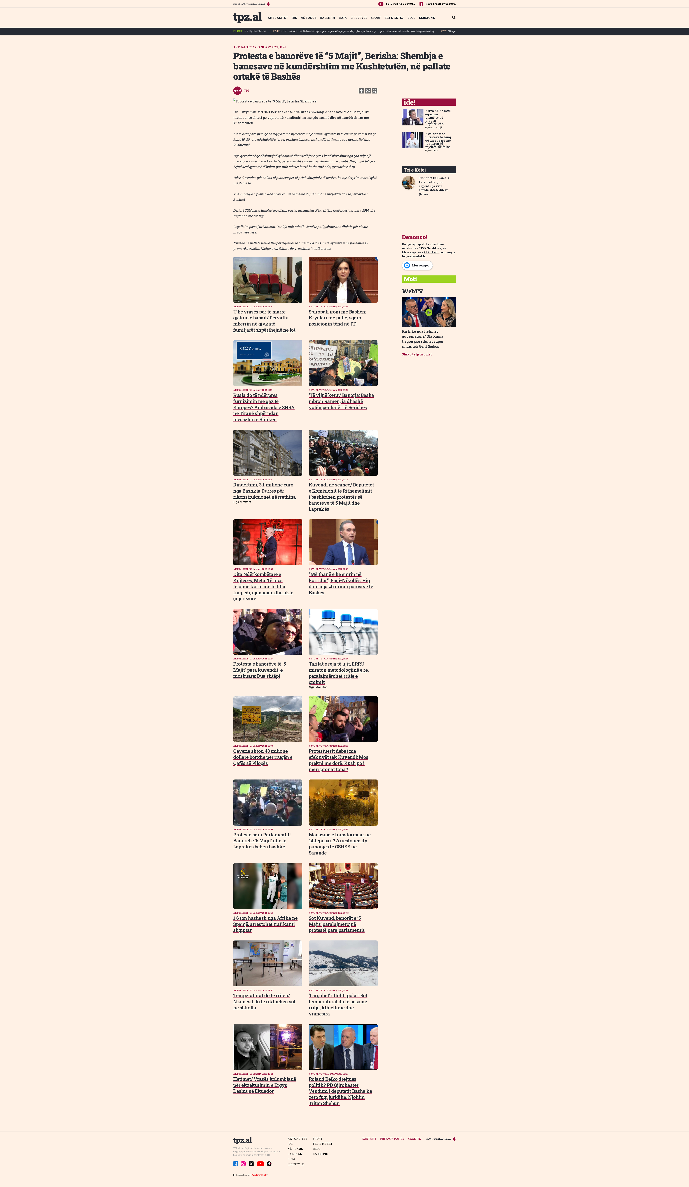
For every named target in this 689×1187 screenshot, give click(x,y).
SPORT (376, 17)
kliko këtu (431, 252)
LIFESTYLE (358, 17)
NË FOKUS (309, 17)
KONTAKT (369, 1139)
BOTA (343, 17)
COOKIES (414, 1139)
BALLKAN (327, 17)
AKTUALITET (278, 17)
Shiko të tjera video (417, 354)
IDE (294, 17)
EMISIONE (427, 17)
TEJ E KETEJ (394, 17)
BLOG (411, 17)
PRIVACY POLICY (392, 1139)
